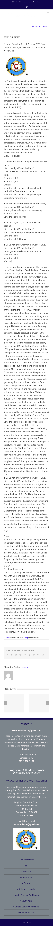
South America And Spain (27, 895)
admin (8, 638)
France (27, 883)
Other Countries (26, 912)
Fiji (26, 865)
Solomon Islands (27, 889)
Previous (36, 26)
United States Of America (27, 906)
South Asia (27, 900)
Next (45, 26)
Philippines (26, 877)
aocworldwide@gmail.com (32, 2)
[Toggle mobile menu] (48, 13)
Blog (26, 638)
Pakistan (27, 871)
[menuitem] (26, 6)
